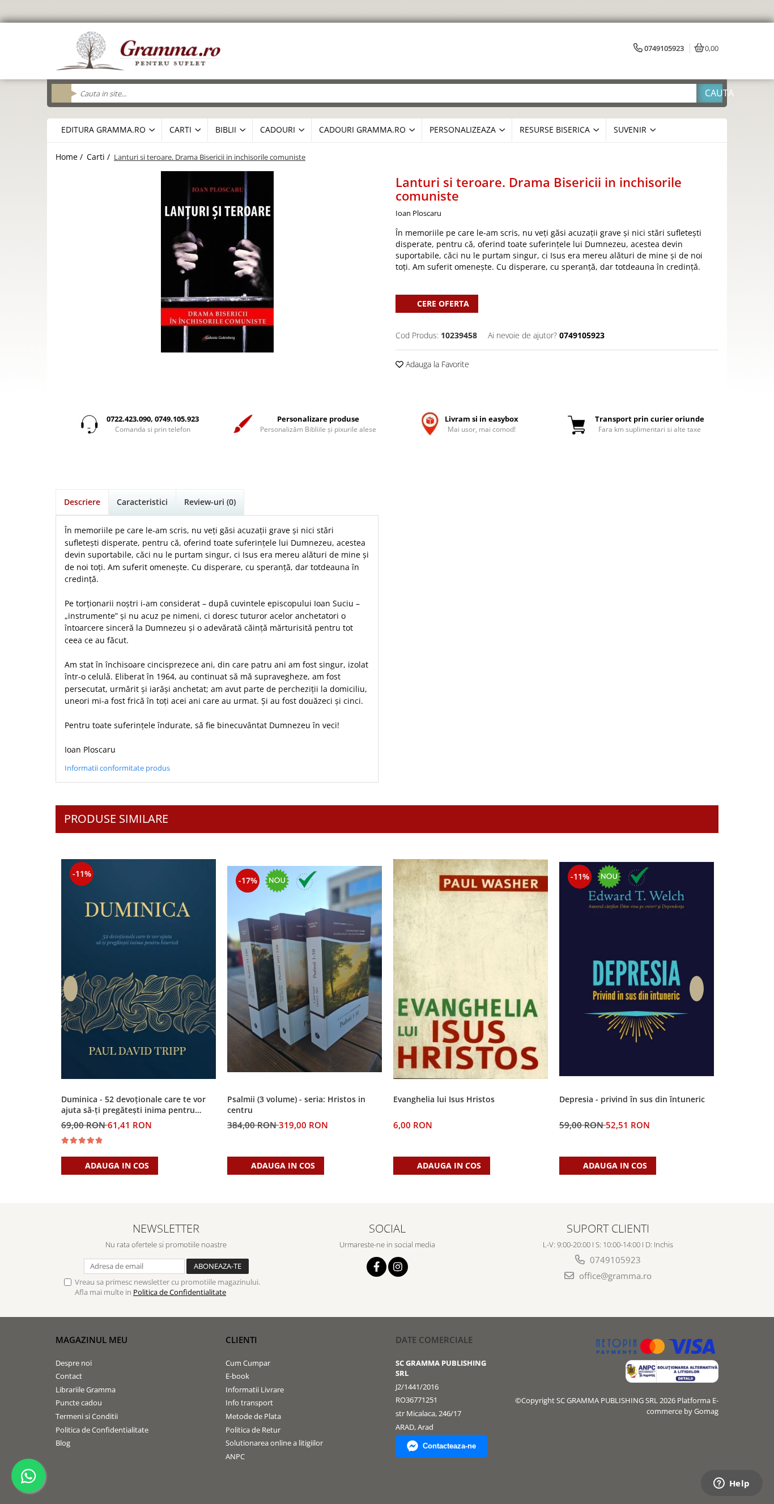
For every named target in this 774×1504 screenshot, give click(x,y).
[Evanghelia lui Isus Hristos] (470, 969)
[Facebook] (376, 1267)
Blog (63, 1443)
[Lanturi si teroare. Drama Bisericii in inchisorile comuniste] (217, 261)
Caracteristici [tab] (142, 501)
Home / (70, 156)
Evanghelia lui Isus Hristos (444, 1099)
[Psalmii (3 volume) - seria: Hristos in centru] (304, 969)
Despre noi (74, 1363)
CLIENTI (241, 1339)
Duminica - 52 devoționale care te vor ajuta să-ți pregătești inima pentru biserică (133, 1105)
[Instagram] (398, 1267)
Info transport (249, 1402)
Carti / (99, 156)
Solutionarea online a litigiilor (274, 1443)
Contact (69, 1376)
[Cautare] (709, 93)
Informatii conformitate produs (117, 768)
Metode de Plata (253, 1416)
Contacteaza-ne (449, 1446)
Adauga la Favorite (436, 364)
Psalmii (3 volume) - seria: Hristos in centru (296, 1104)
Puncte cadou (79, 1402)
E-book (237, 1376)
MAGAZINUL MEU (91, 1339)
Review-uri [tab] (210, 501)
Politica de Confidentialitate (179, 1292)
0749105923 (614, 1259)
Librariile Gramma (86, 1389)
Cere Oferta (443, 303)
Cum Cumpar (248, 1363)
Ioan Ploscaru (418, 213)
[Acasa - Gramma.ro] (141, 51)
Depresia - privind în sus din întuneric (632, 1099)
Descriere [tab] (82, 501)
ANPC (235, 1456)
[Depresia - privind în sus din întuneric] (636, 969)
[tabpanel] (217, 261)
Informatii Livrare (255, 1389)
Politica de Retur (253, 1430)
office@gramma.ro (614, 1275)
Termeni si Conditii (87, 1416)
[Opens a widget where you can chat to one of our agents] (731, 1484)
